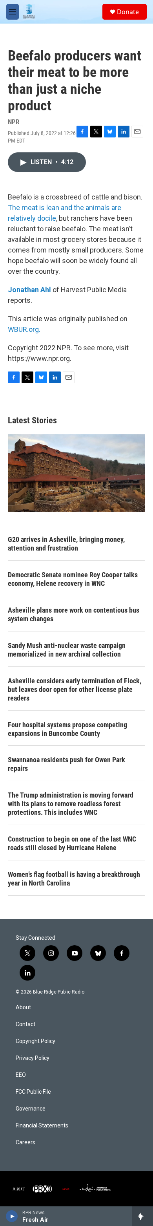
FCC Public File (33, 1092)
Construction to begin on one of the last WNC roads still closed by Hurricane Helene (72, 843)
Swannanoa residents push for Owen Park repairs (66, 764)
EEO (21, 1075)
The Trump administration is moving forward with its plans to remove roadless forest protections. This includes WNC (70, 803)
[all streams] (142, 1216)
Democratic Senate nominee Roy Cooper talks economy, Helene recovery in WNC (73, 579)
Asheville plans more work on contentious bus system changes (73, 614)
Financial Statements (42, 1126)
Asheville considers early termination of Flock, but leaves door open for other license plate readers (74, 689)
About (23, 1007)
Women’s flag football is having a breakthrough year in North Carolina (74, 878)
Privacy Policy (32, 1058)
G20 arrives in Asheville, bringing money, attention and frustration (66, 543)
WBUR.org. (24, 329)
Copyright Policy (35, 1041)
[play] (12, 1216)
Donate (128, 11)
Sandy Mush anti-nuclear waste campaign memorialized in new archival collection (67, 649)
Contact (25, 1024)
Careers (25, 1142)
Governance (31, 1109)
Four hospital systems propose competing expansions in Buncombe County (67, 729)
